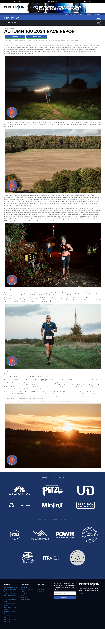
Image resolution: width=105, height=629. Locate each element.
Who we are (25, 593)
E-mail (39, 587)
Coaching (24, 591)
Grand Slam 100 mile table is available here (33, 389)
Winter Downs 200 (10, 622)
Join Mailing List (65, 597)
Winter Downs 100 (10, 620)
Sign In (81, 593)
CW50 (98, 14)
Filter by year (10, 22)
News (23, 595)
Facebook (40, 589)
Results (15, 37)
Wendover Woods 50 (11, 618)
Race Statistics (25, 599)
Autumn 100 (8, 616)
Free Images (37, 37)
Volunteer (24, 597)
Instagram (40, 591)
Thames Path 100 (9, 593)
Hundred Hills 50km (10, 587)
